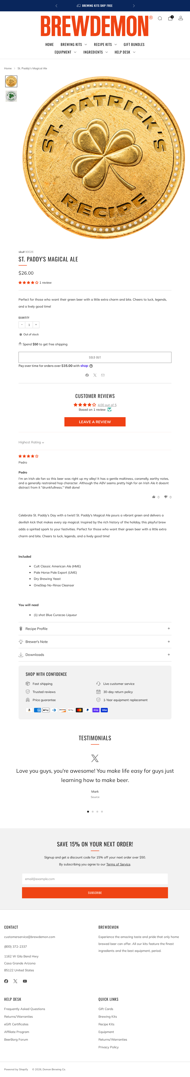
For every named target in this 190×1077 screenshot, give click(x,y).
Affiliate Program (16, 1032)
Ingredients (93, 51)
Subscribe (95, 893)
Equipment (63, 51)
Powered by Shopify (16, 1069)
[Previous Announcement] (56, 6)
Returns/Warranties (18, 1016)
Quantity (24, 317)
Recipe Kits (103, 44)
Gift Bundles (134, 44)
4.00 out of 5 (107, 405)
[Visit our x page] (15, 981)
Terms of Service (118, 864)
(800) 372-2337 (15, 946)
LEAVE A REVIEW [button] (95, 421)
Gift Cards (105, 1009)
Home (49, 44)
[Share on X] (95, 375)
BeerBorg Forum (16, 1039)
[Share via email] (103, 375)
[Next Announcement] (134, 6)
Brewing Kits (71, 44)
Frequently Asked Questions (24, 1009)
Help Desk (122, 51)
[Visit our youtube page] (25, 981)
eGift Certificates (16, 1024)
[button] (29, 282)
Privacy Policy (108, 1047)
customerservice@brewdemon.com (29, 937)
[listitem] (95, 5)
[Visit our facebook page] (6, 981)
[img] (28, 456)
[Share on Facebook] (87, 375)
